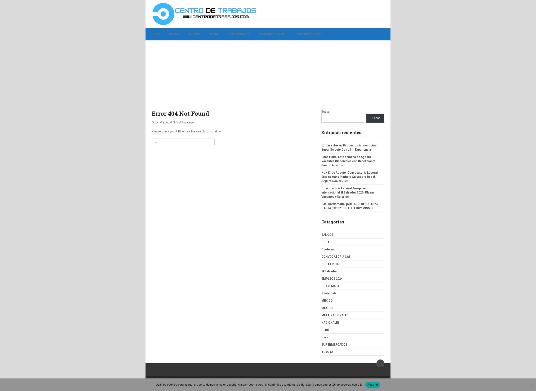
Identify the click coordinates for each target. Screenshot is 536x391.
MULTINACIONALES (309, 34)
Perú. (325, 337)
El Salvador (329, 271)
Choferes (327, 249)
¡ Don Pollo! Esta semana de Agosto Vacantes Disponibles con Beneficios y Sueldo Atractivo (348, 161)
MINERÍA (194, 34)
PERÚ (325, 330)
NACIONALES (330, 322)
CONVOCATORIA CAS (336, 256)
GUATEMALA (330, 286)
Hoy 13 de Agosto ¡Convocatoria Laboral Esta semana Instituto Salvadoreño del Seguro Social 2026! (349, 177)
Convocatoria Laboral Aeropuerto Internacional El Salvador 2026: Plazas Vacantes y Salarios (348, 192)
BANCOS (174, 34)
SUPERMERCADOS (238, 34)
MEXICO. (327, 308)
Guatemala (328, 293)
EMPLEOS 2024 (332, 278)
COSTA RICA (330, 264)
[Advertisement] (268, 78)
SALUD (213, 34)
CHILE (325, 242)
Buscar (326, 111)
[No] (531, 385)
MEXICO (327, 300)
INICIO (156, 34)
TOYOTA (327, 352)
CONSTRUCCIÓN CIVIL (273, 34)
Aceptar (372, 384)
